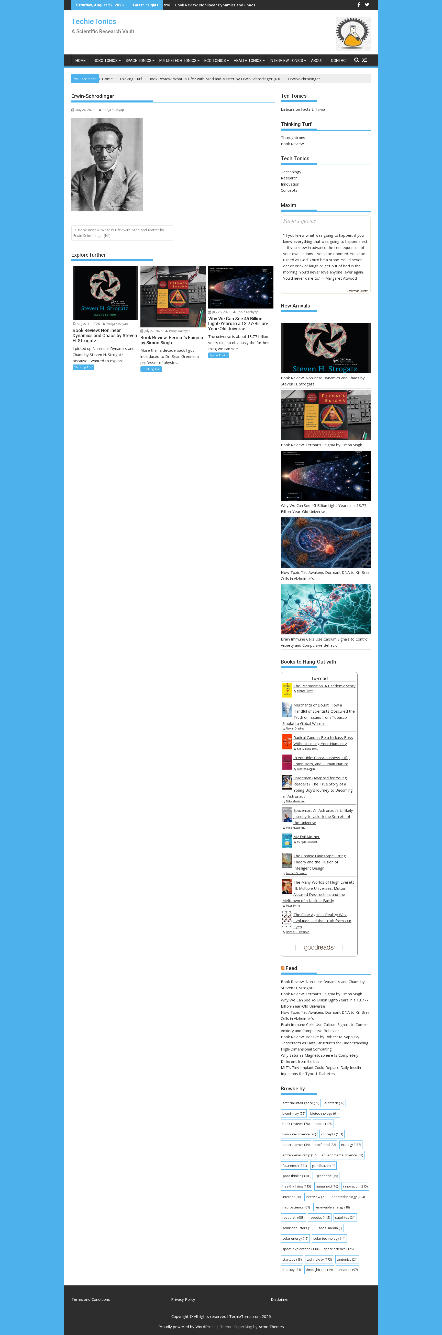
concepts (332, 1134)
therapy (291, 1269)
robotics (320, 1217)
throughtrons (319, 1269)
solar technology (329, 1238)
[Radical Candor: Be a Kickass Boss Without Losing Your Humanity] (287, 747)
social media (330, 1228)
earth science (296, 1144)
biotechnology (324, 1113)
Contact (339, 60)
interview (316, 1196)
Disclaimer (280, 1299)
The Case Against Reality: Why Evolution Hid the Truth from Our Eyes (322, 920)
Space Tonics (138, 60)
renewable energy (332, 1207)
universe (348, 1269)
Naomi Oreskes (295, 728)
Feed (291, 968)
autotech (334, 1103)
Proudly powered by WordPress (187, 1326)
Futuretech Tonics (177, 60)
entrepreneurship (299, 1155)
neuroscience (296, 1207)
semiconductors (297, 1228)
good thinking (296, 1175)
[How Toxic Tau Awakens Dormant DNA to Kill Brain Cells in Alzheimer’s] (326, 543)
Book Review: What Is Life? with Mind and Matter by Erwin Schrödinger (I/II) (118, 232)
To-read (319, 678)
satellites (345, 1217)
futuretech (294, 1165)
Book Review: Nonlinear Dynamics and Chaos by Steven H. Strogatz (190, 5)
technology (319, 1259)
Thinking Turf (83, 367)
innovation (355, 1186)
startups (292, 1259)
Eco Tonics (215, 60)
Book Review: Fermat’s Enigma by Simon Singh (321, 444)
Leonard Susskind (296, 873)
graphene (327, 1175)
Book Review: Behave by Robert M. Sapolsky (320, 1036)
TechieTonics (93, 21)
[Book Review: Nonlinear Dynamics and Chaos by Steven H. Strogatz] (326, 349)
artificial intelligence (300, 1103)
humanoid (327, 1186)
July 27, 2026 (153, 331)
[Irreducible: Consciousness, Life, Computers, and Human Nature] (287, 768)
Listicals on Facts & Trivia (303, 109)
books (323, 1123)
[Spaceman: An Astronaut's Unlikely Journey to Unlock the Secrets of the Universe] (287, 820)
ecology (351, 1144)
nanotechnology (348, 1196)
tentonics (347, 1259)
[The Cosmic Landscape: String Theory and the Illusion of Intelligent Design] (287, 866)
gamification (323, 1165)
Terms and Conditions (90, 1299)
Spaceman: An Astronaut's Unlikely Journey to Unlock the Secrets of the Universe (323, 816)
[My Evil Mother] (287, 846)
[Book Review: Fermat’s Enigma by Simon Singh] (326, 416)
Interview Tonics (286, 60)
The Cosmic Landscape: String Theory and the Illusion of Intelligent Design (319, 862)
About (317, 60)
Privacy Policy (183, 1299)
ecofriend (325, 1144)
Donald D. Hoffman (298, 932)
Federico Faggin (306, 769)
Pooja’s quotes (299, 220)
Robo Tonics (106, 60)
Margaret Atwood (341, 278)
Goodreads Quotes (357, 291)
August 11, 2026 (88, 324)
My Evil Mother (306, 836)
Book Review (292, 143)
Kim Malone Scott (307, 748)
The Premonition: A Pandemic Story (324, 685)
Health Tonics (248, 60)
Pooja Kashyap (113, 110)
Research (289, 177)
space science (338, 1249)
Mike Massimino (295, 801)
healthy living (296, 1186)
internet (291, 1196)
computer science (299, 1134)
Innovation (290, 184)
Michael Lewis (305, 691)
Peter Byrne (293, 905)
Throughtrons (293, 137)
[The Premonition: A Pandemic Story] (287, 696)
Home (80, 60)
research (293, 1217)
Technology (291, 171)
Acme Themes (271, 1326)
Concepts (289, 190)
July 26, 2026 (221, 312)
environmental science (342, 1155)
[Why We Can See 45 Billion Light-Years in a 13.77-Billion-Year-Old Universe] (326, 477)
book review (296, 1123)
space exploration (300, 1249)
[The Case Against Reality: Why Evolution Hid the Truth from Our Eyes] (287, 925)
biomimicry (293, 1113)
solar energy (295, 1238)
